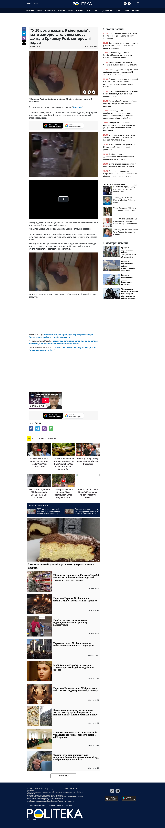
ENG (126, 10)
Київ (95, 10)
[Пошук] (138, 3)
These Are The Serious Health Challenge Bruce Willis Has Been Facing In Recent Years (125, 221)
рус (36, 4)
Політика (61, 10)
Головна (30, 10)
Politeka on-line (83, 10)
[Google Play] (129, 798)
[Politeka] (82, 4)
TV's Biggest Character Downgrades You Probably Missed (124, 200)
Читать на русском (91, 46)
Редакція (52, 805)
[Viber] (24, 38)
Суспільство (106, 10)
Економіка (50, 10)
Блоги (71, 10)
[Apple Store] (111, 798)
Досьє (39, 10)
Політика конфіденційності (36, 805)
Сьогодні (77, 107)
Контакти (69, 805)
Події (118, 10)
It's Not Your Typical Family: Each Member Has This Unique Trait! (124, 189)
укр (29, 4)
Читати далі (63, 776)
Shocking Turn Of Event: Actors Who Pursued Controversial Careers (125, 232)
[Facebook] (24, 29)
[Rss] (125, 3)
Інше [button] (134, 10)
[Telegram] (129, 3)
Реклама (60, 805)
